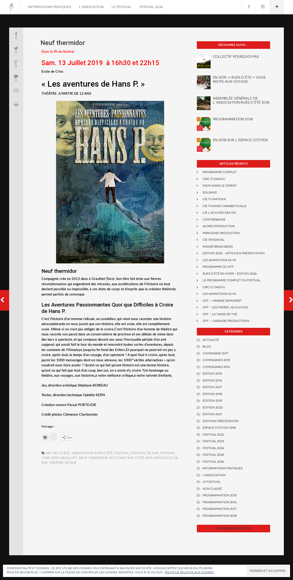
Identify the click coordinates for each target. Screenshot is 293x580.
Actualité (211, 340)
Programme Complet (220, 172)
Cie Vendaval (213, 239)
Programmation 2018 (233, 119)
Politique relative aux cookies (189, 572)
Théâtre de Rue (63, 463)
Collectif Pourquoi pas (236, 57)
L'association (214, 475)
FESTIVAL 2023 (213, 441)
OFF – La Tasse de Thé (220, 314)
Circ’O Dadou (214, 287)
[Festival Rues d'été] (11, 7)
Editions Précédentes (221, 421)
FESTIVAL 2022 (213, 434)
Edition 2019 (212, 400)
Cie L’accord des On (219, 212)
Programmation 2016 (220, 502)
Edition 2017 (212, 387)
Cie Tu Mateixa (214, 199)
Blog (207, 346)
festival (121, 453)
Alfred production (219, 226)
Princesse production (221, 233)
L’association (91, 7)
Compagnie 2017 (215, 353)
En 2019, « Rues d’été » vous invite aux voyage (239, 79)
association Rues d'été (92, 453)
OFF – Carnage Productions (226, 321)
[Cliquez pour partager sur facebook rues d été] (53, 437)
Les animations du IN (219, 260)
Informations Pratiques (49, 7)
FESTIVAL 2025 (213, 454)
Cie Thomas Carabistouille (225, 206)
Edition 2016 (212, 380)
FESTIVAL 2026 (151, 7)
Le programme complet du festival (231, 280)
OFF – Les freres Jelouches (225, 307)
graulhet (68, 458)
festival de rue (145, 453)
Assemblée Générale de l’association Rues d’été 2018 (241, 100)
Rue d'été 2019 (140, 458)
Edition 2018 (212, 394)
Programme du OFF (218, 266)
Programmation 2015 (220, 495)
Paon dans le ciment (220, 185)
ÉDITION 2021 (212, 414)
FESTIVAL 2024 (213, 448)
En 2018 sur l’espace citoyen (240, 140)
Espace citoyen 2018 (219, 427)
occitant (117, 458)
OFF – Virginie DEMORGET (222, 300)
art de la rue (58, 453)
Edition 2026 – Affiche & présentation (234, 253)
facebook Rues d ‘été (233, 528)
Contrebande (214, 219)
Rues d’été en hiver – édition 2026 (230, 273)
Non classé (212, 488)
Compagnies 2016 (216, 367)
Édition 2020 (213, 407)
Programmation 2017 (219, 509)
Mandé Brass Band (218, 246)
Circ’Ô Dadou (214, 179)
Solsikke (210, 192)
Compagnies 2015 (216, 360)
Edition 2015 (212, 373)
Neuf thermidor (93, 458)
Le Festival (121, 7)
